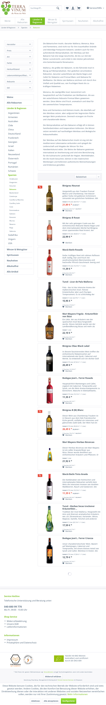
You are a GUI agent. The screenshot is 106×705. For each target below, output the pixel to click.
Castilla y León (14, 203)
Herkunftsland (13, 69)
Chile (10, 125)
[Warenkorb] (78, 8)
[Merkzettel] (67, 8)
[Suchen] (57, 8)
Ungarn (12, 239)
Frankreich (13, 137)
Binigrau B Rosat (71, 217)
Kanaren (12, 217)
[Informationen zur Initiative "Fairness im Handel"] (15, 660)
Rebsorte (11, 81)
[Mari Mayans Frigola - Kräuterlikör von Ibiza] (49, 326)
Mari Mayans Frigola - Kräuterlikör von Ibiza (80, 315)
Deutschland (14, 133)
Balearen (12, 189)
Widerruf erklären (53, 676)
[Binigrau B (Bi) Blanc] (49, 423)
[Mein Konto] (72, 8)
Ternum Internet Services (65, 680)
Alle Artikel (12, 271)
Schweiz (12, 170)
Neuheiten (12, 260)
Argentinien (14, 113)
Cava (11, 207)
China (11, 129)
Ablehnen (35, 701)
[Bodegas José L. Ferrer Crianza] (49, 551)
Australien (13, 121)
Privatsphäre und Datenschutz (21, 642)
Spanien (12, 175)
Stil (8, 88)
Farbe (9, 63)
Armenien (13, 117)
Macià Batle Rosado (72, 249)
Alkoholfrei (12, 266)
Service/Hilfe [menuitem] (95, 8)
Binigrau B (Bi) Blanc (73, 410)
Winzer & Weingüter (17, 249)
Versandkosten (48, 672)
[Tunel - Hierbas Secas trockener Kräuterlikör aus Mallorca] (49, 519)
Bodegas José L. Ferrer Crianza (77, 538)
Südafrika (13, 235)
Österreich (13, 158)
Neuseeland (14, 154)
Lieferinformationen (16, 626)
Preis (9, 50)
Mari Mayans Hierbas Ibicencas (78, 442)
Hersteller (11, 44)
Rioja (11, 228)
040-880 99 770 (13, 606)
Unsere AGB (12, 624)
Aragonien (13, 182)
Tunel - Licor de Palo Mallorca (77, 281)
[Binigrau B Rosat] (49, 230)
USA (10, 243)
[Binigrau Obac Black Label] (49, 359)
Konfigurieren (68, 701)
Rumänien (13, 166)
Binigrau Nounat (71, 185)
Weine (10, 97)
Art (8, 57)
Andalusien (13, 179)
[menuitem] (67, 8)
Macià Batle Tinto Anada (75, 474)
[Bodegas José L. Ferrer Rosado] (49, 391)
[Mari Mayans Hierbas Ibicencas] (49, 455)
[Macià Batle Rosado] (49, 262)
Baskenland (13, 193)
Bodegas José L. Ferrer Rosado (77, 378)
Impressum (12, 639)
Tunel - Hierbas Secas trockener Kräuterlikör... (78, 507)
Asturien (12, 186)
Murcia (12, 221)
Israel (11, 146)
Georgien (12, 142)
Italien (11, 150)
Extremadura (14, 210)
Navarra (12, 224)
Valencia (12, 231)
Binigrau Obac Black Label (75, 346)
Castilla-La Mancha (16, 200)
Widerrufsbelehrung (16, 621)
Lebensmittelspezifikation (18, 75)
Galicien (12, 214)
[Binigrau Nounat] (49, 198)
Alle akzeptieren (51, 701)
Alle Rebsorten (14, 102)
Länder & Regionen (16, 108)
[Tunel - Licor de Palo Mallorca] (49, 294)
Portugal (12, 162)
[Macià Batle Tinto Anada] (49, 487)
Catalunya (13, 196)
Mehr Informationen (77, 694)
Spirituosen (13, 255)
